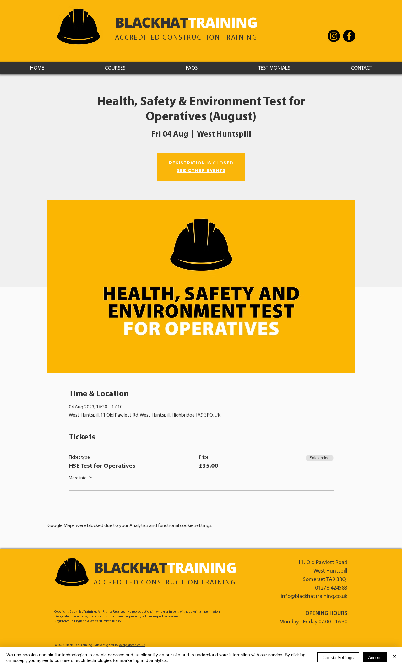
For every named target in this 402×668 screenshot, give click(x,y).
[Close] (394, 657)
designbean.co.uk (132, 645)
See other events (201, 170)
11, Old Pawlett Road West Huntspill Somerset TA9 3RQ (322, 571)
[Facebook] (349, 36)
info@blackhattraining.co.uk (314, 597)
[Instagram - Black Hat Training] (334, 36)
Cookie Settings (338, 657)
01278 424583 (331, 588)
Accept (375, 657)
